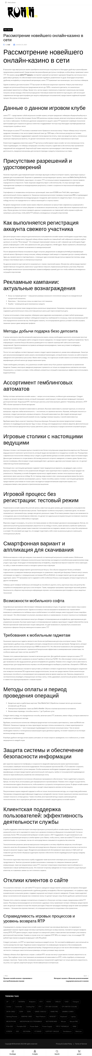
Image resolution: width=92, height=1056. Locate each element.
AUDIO (48, 1002)
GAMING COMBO (68, 1011)
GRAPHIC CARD (26, 1016)
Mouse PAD (74, 1021)
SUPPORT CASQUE (52, 1031)
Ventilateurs (67, 1031)
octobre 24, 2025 (21, 45)
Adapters (32, 1002)
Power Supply (47, 1026)
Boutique (13, 1054)
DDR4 (21, 1011)
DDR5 (29, 1011)
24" (7, 1002)
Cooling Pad (30, 1007)
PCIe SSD (9, 1026)
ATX (41, 1002)
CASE (67, 1002)
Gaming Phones (11, 1016)
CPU (39, 1007)
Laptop (73, 1016)
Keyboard (63, 1016)
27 (13, 1002)
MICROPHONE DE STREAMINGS (31, 1021)
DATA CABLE (10, 1011)
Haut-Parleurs (41, 1016)
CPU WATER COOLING (69, 1007)
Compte (35, 1054)
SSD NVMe (27, 1031)
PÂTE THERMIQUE (62, 1026)
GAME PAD (54, 1011)
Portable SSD (21, 1026)
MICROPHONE (11, 1021)
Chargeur (76, 1002)
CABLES (58, 1002)
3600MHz (21, 1002)
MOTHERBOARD (51, 1021)
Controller (18, 1007)
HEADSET (52, 1016)
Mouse (63, 1021)
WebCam (78, 1031)
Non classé (8, 30)
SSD (17, 1031)
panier (79, 1054)
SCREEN (9, 1031)
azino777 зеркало (26, 75)
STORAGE (38, 1031)
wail (8, 45)
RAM (74, 1026)
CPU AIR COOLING (51, 1007)
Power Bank (34, 1026)
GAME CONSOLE (40, 1011)
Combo (8, 1007)
